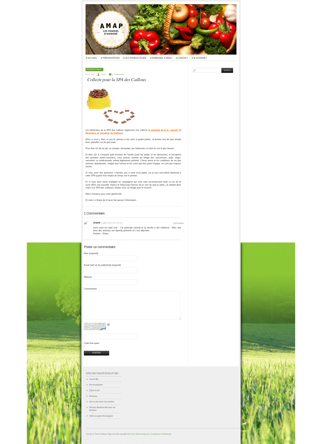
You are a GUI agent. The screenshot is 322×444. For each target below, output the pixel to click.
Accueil (92, 58)
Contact (183, 58)
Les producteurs (135, 58)
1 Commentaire (118, 74)
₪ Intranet (200, 58)
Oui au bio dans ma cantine (101, 402)
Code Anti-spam (91, 343)
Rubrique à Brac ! (94, 69)
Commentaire (90, 288)
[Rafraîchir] (109, 324)
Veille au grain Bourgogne (101, 416)
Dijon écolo (94, 390)
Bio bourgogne (96, 385)
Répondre (177, 223)
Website (88, 277)
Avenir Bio (94, 379)
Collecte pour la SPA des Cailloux (116, 79)
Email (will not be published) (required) (102, 265)
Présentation (111, 58)
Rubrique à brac (162, 58)
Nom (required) (91, 253)
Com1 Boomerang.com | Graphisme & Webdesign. (151, 434)
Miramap (93, 396)
